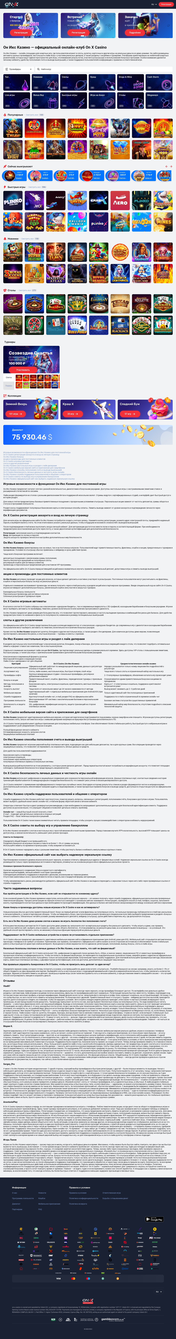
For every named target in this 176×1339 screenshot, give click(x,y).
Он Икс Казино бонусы (13, 457)
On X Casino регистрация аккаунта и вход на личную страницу (31, 455)
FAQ (40, 1209)
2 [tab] (85, 35)
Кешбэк (41, 1198)
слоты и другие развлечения (16, 463)
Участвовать (23, 370)
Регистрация (166, 4)
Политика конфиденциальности (83, 1198)
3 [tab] (88, 35)
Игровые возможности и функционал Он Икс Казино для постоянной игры (37, 452)
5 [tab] (92, 35)
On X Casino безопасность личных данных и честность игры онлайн (33, 472)
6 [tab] (94, 35)
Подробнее (135, 32)
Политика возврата (78, 1204)
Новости (42, 1193)
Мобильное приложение (49, 1204)
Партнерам (17, 1209)
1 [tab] (82, 35)
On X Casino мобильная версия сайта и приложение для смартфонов (34, 468)
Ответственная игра (112, 1193)
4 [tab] (90, 35)
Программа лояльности (23, 1198)
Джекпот (16, 1204)
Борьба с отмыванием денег (115, 1198)
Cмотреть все (36, 187)
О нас (14, 1193)
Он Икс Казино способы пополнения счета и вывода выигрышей (32, 470)
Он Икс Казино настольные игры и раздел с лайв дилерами (30, 466)
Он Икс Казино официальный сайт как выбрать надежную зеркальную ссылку (39, 479)
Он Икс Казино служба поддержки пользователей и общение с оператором (37, 474)
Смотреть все (33, 115)
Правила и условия (77, 1193)
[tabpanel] (30, 25)
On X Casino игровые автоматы (17, 461)
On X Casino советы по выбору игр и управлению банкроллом (31, 476)
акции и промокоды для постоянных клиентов (24, 459)
